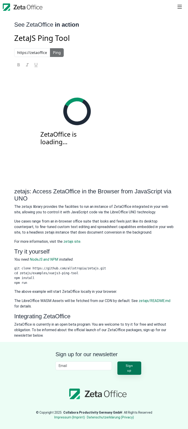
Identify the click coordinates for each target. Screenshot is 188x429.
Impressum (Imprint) (69, 417)
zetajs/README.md (154, 301)
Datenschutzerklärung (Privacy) (110, 417)
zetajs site (72, 241)
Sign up (129, 368)
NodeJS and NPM (44, 259)
